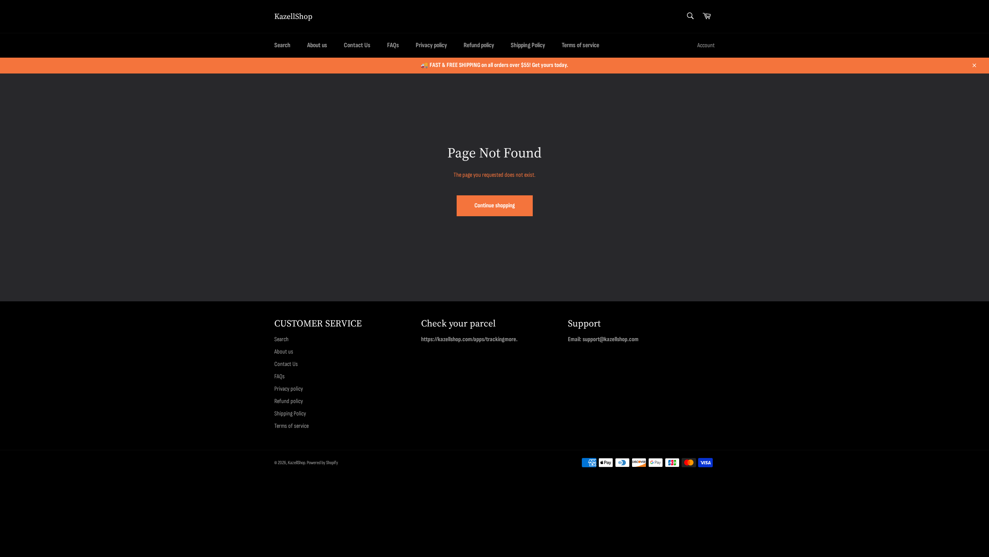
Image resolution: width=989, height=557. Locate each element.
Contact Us (357, 45)
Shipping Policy (528, 45)
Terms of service (580, 45)
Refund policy (479, 45)
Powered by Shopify (322, 463)
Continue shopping (494, 205)
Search (282, 45)
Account (706, 45)
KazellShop (293, 16)
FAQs (393, 45)
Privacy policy (431, 45)
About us (317, 45)
